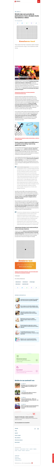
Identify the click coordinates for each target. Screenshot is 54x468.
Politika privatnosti (18, 460)
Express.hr (27, 450)
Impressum (17, 457)
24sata (16, 450)
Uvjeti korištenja (17, 458)
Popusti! (19, 450)
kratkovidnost (25, 281)
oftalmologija (32, 281)
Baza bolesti (17, 442)
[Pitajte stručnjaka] (53, 458)
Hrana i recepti (18, 435)
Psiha (16, 430)
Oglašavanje (17, 455)
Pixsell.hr (23, 450)
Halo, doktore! (17, 437)
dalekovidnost (18, 281)
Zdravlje (16, 428)
